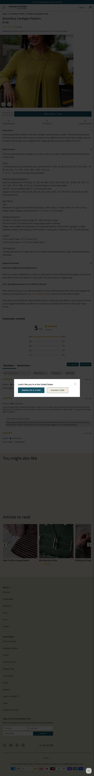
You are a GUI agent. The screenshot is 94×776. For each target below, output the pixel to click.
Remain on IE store (31, 390)
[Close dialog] (75, 384)
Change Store (58, 390)
